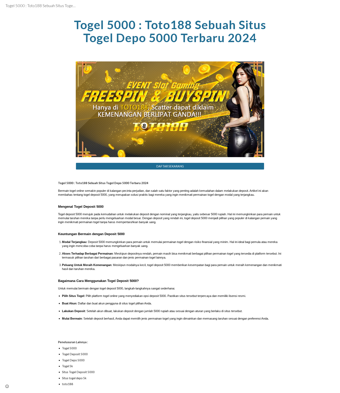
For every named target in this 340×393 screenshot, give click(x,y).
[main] (170, 31)
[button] (7, 386)
